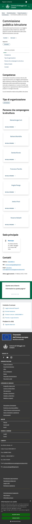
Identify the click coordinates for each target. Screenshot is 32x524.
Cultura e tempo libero (9, 388)
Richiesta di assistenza (9, 486)
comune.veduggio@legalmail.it (13, 265)
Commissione (5, 15)
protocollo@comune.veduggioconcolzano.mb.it (15, 463)
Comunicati (6, 425)
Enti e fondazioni (7, 372)
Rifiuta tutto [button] (15, 518)
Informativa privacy (8, 498)
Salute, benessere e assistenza (11, 413)
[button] (16, 521)
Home (3, 13)
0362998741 (11, 262)
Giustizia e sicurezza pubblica (10, 408)
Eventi (5, 436)
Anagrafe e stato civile (9, 386)
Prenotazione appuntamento (10, 478)
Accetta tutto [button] (16, 514)
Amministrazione (11, 13)
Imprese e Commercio (8, 393)
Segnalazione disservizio (9, 481)
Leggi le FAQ (6, 483)
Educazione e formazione (9, 405)
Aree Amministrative (8, 367)
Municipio (11, 241)
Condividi (5, 38)
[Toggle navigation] (3, 6)
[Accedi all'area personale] (26, 2)
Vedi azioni (12, 38)
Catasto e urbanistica (8, 396)
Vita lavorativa (7, 391)
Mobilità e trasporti (8, 398)
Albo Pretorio (6, 495)
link (2, 511)
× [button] (30, 501)
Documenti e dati (7, 379)
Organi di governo (22, 13)
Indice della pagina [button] (9, 50)
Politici (5, 374)
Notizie (5, 422)
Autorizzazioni (7, 415)
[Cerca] (29, 7)
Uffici (4, 369)
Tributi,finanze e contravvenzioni (11, 410)
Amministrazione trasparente (10, 493)
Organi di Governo (8, 364)
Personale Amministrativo (10, 376)
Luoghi (5, 434)
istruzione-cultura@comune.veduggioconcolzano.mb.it (14, 268)
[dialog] (16, 511)
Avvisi (4, 427)
